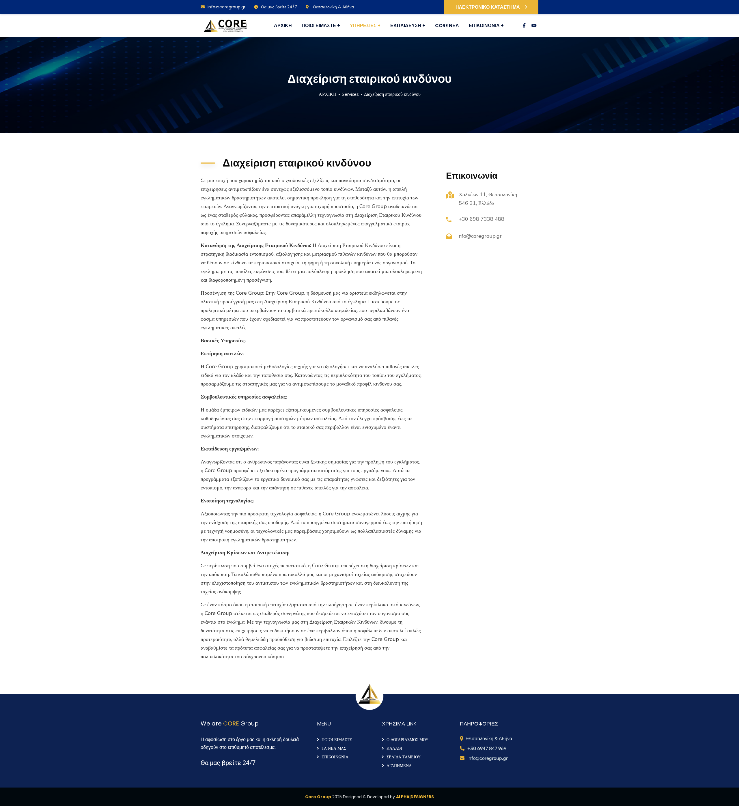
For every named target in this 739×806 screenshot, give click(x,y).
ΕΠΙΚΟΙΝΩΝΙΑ (335, 757)
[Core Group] (225, 26)
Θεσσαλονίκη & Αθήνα (333, 7)
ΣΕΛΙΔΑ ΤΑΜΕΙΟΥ (404, 757)
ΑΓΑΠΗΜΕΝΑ (399, 765)
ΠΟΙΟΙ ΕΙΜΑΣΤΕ (337, 740)
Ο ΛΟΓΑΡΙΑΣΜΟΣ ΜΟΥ (407, 740)
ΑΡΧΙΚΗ (328, 94)
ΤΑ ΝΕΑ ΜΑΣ (334, 748)
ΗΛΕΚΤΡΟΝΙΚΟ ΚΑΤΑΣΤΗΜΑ (488, 7)
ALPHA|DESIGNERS (415, 797)
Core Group (318, 797)
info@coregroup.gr (226, 7)
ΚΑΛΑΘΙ (394, 748)
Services (350, 94)
